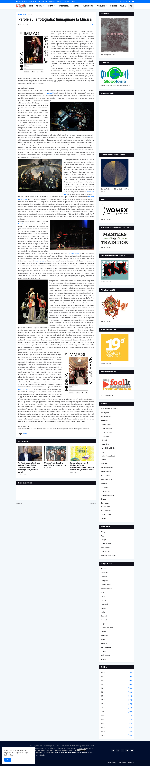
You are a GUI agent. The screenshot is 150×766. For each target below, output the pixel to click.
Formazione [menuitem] (101, 6)
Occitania (104, 616)
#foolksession (106, 417)
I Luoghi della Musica (108, 448)
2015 (116, 692)
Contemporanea (106, 428)
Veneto (103, 659)
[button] (125, 6)
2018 (116, 704)
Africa (103, 532)
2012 (116, 680)
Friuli (102, 592)
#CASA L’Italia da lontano (109, 409)
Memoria (104, 464)
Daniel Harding (23, 224)
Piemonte (104, 620)
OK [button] (8, 760)
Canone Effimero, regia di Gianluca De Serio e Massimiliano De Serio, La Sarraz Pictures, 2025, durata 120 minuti (82, 466)
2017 (116, 700)
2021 (116, 715)
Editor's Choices (42, 1)
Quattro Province (107, 628)
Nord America (105, 548)
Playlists (104, 483)
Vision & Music (106, 515)
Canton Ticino (105, 584)
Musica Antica (106, 471)
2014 (116, 688)
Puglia (103, 624)
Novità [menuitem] (76, 6)
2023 (116, 723)
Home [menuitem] (31, 6)
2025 (116, 731)
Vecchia (92, 504)
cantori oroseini (40, 261)
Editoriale (104, 440)
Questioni (104, 487)
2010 (116, 672)
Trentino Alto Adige (107, 647)
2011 (116, 676)
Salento (103, 632)
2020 (116, 712)
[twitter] (130, 1)
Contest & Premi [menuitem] (64, 6)
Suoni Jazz (104, 503)
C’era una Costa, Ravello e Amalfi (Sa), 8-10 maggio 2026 (55, 464)
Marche (103, 608)
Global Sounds (106, 544)
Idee (102, 452)
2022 (116, 719)
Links (73, 1)
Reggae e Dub (105, 491)
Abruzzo (104, 569)
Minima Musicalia (107, 468)
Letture (103, 460)
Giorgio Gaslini (74, 253)
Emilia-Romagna (106, 588)
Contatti (59, 1)
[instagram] (123, 1)
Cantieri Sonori (106, 424)
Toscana (104, 643)
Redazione (32, 1)
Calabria (104, 577)
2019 (116, 708)
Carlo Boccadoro (24, 389)
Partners (67, 1)
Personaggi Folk (106, 479)
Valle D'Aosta (105, 655)
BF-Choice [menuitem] (113, 6)
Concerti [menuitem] (50, 6)
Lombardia (104, 604)
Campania (104, 581)
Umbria (103, 651)
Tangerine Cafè (106, 511)
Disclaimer (122, 763)
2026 (116, 735)
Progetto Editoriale (21, 1)
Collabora (52, 1)
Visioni (30, 14)
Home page (22, 14)
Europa (103, 540)
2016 (116, 696)
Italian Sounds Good (108, 456)
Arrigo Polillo (50, 93)
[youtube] (133, 1)
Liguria (103, 600)
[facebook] (117, 1)
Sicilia (103, 639)
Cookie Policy (111, 763)
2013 (116, 684)
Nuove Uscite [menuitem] (88, 6)
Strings (103, 499)
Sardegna (104, 635)
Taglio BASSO (105, 507)
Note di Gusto (105, 475)
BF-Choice (104, 420)
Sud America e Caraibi (108, 555)
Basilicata (104, 573)
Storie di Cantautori (107, 495)
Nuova (19, 504)
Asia (102, 536)
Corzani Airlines (106, 432)
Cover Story (105, 436)
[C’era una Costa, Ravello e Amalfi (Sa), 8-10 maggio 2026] (56, 453)
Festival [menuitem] (39, 6)
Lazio (103, 596)
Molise (103, 612)
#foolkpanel (105, 413)
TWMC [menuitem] (122, 6)
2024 (116, 727)
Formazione (105, 444)
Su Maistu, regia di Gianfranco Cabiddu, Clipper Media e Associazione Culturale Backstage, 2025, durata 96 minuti (29, 467)
